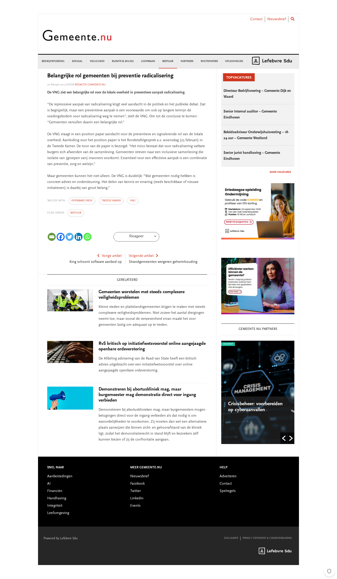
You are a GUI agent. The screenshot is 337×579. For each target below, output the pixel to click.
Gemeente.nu (77, 38)
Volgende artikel (141, 256)
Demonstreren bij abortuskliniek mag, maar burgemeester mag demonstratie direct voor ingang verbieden (147, 395)
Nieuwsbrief (276, 19)
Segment (228, 344)
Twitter (135, 491)
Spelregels (228, 491)
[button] (283, 438)
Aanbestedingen (59, 476)
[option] (257, 392)
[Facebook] (61, 237)
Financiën (54, 491)
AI (49, 484)
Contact (256, 19)
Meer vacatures (280, 172)
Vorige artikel (112, 256)
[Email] (52, 237)
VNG (133, 200)
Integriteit (54, 506)
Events (135, 506)
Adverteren (228, 476)
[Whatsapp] (87, 237)
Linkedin (137, 498)
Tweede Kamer (111, 200)
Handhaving (56, 498)
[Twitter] (70, 237)
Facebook (137, 484)
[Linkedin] (79, 237)
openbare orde (81, 200)
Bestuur (75, 212)
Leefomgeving (58, 513)
